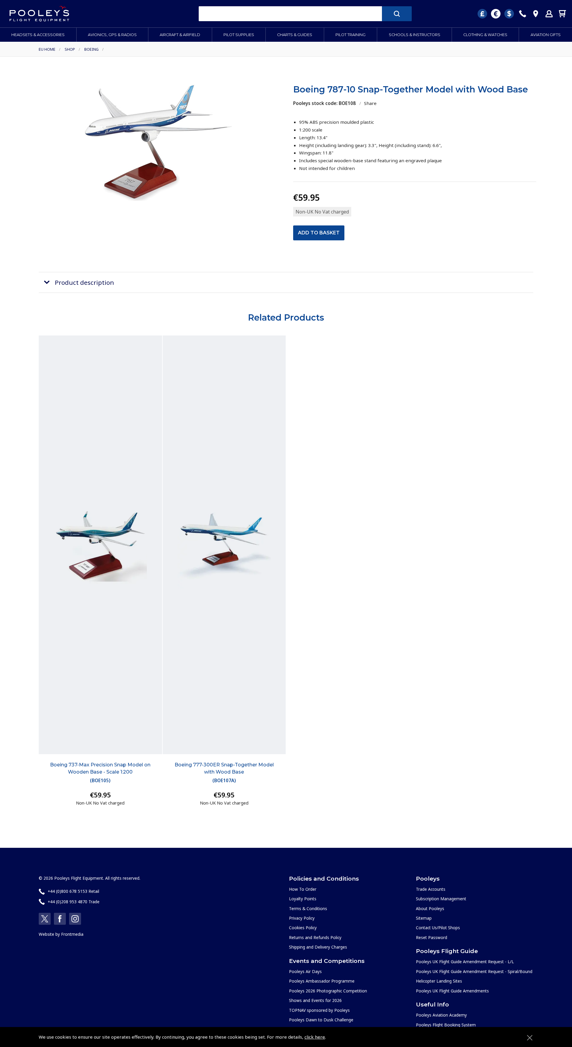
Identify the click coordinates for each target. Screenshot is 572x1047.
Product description (84, 282)
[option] (157, 142)
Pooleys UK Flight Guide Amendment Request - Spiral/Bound (474, 971)
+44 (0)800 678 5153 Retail (73, 891)
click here (314, 1037)
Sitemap (424, 918)
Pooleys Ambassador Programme (322, 981)
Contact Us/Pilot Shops (438, 927)
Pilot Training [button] (350, 35)
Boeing (91, 49)
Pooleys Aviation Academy (441, 1015)
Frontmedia (72, 934)
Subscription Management (441, 898)
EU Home (47, 49)
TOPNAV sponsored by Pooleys (319, 1010)
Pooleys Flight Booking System (446, 1025)
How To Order (302, 889)
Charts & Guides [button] (294, 35)
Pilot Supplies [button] (238, 35)
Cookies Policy (303, 927)
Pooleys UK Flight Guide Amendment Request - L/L (465, 961)
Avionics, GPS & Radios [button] (112, 35)
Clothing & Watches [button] (485, 35)
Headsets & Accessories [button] (38, 35)
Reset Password (431, 937)
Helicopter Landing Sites (439, 981)
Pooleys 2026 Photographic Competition (328, 991)
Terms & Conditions (308, 908)
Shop (70, 49)
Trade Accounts (430, 889)
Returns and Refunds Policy (315, 937)
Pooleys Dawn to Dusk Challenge (321, 1020)
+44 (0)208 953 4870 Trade (74, 901)
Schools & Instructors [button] (414, 35)
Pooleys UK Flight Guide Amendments (452, 991)
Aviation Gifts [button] (546, 35)
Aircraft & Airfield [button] (180, 35)
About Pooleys (430, 908)
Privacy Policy (302, 918)
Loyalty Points (302, 898)
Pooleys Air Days (305, 971)
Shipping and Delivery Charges (318, 947)
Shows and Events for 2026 (315, 1000)
